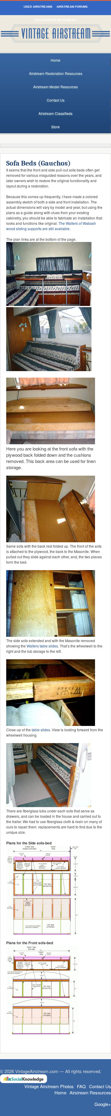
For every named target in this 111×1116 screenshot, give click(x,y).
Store (55, 126)
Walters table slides (42, 645)
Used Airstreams (38, 6)
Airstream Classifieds (55, 113)
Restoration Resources (55, 20)
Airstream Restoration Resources (55, 73)
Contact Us (56, 99)
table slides (41, 729)
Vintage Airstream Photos (49, 1086)
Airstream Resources (90, 1092)
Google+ (102, 1104)
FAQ (81, 1086)
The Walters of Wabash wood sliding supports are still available (51, 226)
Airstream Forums (72, 6)
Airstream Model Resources (55, 86)
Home (55, 59)
